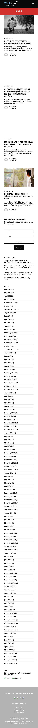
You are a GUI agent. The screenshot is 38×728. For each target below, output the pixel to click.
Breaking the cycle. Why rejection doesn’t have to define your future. (19, 267)
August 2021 (9, 433)
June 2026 (8, 289)
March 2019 (8, 530)
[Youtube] (20, 699)
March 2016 (8, 650)
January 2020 (9, 496)
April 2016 (8, 646)
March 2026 (8, 299)
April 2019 (8, 526)
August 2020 (9, 473)
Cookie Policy (19, 712)
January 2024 (9, 336)
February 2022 (9, 413)
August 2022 (9, 393)
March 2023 (8, 369)
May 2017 (8, 603)
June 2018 (8, 560)
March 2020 (8, 490)
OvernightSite (23, 720)
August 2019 (9, 513)
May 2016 (8, 643)
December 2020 (10, 460)
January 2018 (9, 576)
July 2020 (7, 476)
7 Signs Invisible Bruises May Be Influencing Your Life (15, 261)
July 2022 (7, 396)
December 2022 (10, 379)
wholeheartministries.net (12, 722)
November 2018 (10, 543)
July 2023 (7, 356)
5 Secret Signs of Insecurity (14, 278)
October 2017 (9, 586)
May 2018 (8, 563)
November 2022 (10, 383)
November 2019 (10, 503)
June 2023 (8, 359)
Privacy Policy (19, 710)
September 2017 (10, 590)
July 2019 (7, 516)
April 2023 (8, 366)
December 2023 (10, 339)
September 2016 (10, 630)
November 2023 (10, 343)
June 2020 (8, 480)
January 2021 (9, 456)
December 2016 (10, 620)
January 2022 (9, 416)
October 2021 (9, 426)
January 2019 (9, 536)
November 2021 (10, 423)
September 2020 (10, 470)
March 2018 (8, 570)
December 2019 (10, 500)
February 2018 (9, 573)
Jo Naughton (13, 54)
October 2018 (9, 546)
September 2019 (10, 510)
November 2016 (10, 623)
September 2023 (10, 349)
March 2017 (8, 610)
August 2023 (9, 353)
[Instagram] (22, 699)
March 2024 (8, 329)
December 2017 (10, 580)
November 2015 (10, 663)
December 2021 (10, 419)
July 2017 (7, 596)
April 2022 (8, 406)
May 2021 (8, 443)
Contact (19, 708)
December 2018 (10, 540)
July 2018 (7, 556)
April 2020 (8, 486)
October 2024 (9, 306)
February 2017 (9, 613)
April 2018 (8, 566)
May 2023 (8, 363)
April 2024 (8, 326)
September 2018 (10, 550)
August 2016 (9, 633)
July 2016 (7, 636)
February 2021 (9, 453)
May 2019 (8, 523)
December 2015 (10, 660)
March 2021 (8, 449)
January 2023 (9, 376)
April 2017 (8, 606)
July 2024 (7, 316)
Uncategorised (8, 38)
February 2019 (9, 533)
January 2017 (9, 616)
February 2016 (9, 653)
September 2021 (10, 429)
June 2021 (8, 439)
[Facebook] (15, 699)
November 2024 (10, 303)
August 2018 (9, 553)
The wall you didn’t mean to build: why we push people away (18, 273)
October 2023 (9, 346)
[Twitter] (17, 699)
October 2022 (9, 386)
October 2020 (9, 466)
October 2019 (9, 506)
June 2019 (8, 520)
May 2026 (8, 293)
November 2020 (10, 463)
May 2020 (8, 483)
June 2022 (8, 399)
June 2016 (8, 640)
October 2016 (9, 626)
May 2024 (8, 323)
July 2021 (7, 436)
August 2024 (9, 313)
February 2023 (9, 373)
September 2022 (10, 389)
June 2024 (8, 319)
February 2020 (9, 493)
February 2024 (9, 333)
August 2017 (9, 593)
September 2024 (10, 309)
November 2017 (10, 583)
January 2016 (9, 656)
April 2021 (8, 446)
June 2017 (8, 600)
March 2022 (8, 409)
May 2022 (8, 403)
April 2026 (8, 296)
